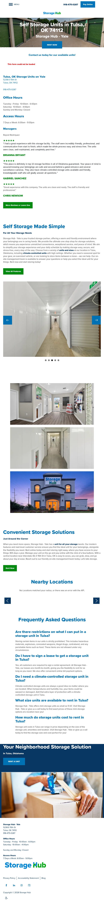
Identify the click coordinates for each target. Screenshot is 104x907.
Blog (43, 878)
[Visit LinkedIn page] (14, 885)
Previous (7, 320)
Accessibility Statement (28, 878)
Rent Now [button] (52, 44)
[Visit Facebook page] (6, 885)
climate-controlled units (35, 253)
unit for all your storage (66, 544)
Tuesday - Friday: (11, 103)
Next (96, 320)
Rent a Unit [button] (14, 761)
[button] (88, 4)
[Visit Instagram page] (21, 885)
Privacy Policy (9, 878)
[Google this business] (29, 885)
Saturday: (7, 106)
